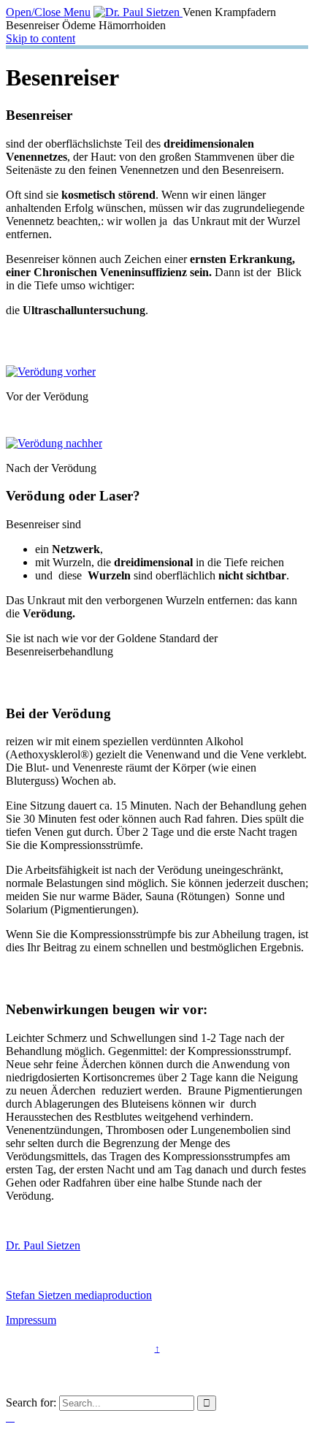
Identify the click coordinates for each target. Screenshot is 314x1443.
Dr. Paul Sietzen (43, 1245)
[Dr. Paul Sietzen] (138, 12)
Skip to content (40, 38)
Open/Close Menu (48, 12)
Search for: (31, 1402)
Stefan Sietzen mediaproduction (79, 1295)
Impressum (31, 1320)
